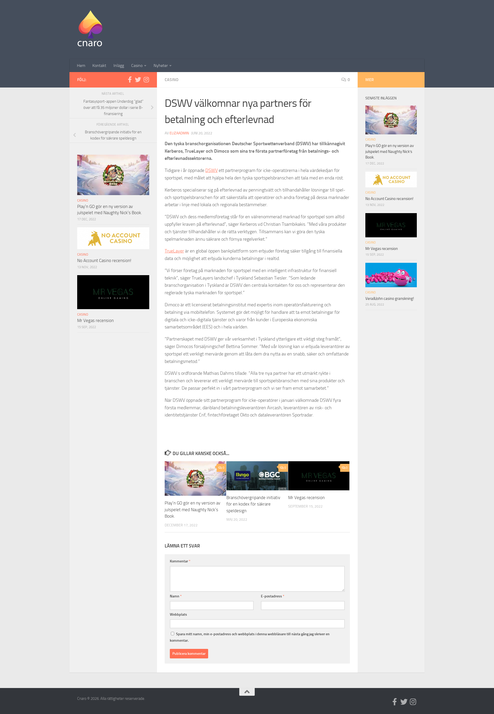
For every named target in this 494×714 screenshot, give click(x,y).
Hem (81, 65)
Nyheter (161, 65)
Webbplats (178, 614)
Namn (176, 596)
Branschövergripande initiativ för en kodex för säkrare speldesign (253, 504)
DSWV (211, 170)
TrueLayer (174, 251)
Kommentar (180, 561)
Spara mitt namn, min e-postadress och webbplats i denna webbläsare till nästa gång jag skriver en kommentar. (250, 637)
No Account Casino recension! (104, 260)
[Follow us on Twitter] (138, 79)
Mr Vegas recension (306, 497)
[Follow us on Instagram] (146, 79)
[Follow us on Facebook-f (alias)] (130, 79)
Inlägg (118, 65)
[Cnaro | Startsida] (89, 29)
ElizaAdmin (179, 133)
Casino (137, 65)
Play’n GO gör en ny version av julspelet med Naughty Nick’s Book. (192, 509)
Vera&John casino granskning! (389, 298)
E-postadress (272, 596)
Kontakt (99, 65)
